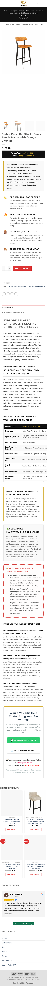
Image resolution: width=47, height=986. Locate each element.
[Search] (39, 3)
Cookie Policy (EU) (9, 965)
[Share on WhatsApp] (4, 294)
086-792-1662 (27, 153)
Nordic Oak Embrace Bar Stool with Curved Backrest (12, 866)
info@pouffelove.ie (26, 155)
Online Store (7, 943)
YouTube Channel (32, 765)
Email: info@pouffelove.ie (23, 750)
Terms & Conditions (17, 978)
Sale (3, 947)
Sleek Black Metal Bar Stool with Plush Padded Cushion (11, 821)
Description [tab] (7, 308)
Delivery (5, 956)
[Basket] (44, 3)
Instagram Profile (25, 763)
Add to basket (22, 268)
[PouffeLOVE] (23, 3)
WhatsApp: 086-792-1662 (23, 740)
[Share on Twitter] (12, 294)
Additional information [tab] (13, 312)
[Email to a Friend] (16, 294)
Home (6, 11)
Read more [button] (8, 914)
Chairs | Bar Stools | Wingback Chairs (22, 11)
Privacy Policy (32, 978)
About (4, 951)
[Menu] (3, 3)
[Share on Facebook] (8, 294)
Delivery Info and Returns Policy (19, 979)
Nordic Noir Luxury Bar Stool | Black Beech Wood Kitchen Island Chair (35, 821)
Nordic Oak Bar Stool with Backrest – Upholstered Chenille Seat (35, 866)
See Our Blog (7, 960)
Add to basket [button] (12, 829)
